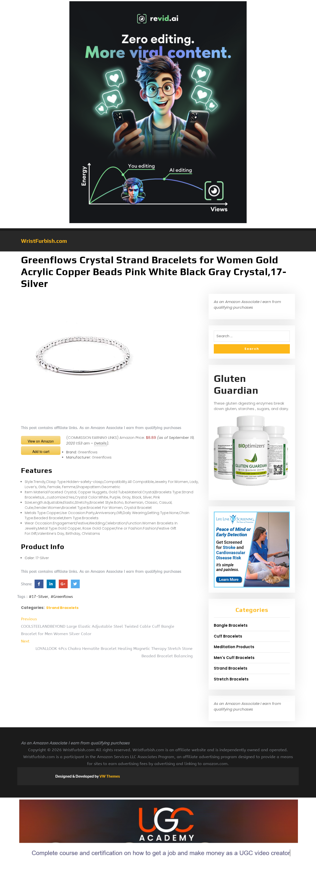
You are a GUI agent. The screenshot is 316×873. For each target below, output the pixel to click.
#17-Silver (38, 596)
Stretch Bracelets (231, 679)
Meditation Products (234, 646)
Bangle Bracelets (231, 625)
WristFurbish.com (44, 241)
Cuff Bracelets (228, 636)
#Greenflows (62, 596)
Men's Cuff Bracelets (234, 657)
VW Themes (109, 776)
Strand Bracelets (62, 607)
